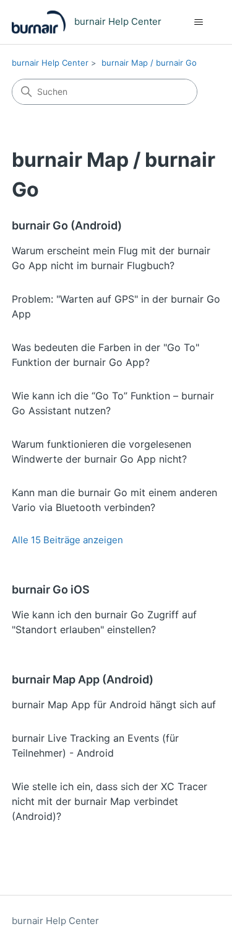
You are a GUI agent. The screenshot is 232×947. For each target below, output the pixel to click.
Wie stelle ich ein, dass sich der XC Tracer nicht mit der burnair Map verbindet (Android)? (109, 801)
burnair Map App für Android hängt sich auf (114, 704)
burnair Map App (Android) (82, 679)
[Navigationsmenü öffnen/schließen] (198, 22)
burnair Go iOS (51, 589)
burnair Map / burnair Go (149, 63)
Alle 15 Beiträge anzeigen (67, 540)
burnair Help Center (50, 63)
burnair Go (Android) (67, 225)
